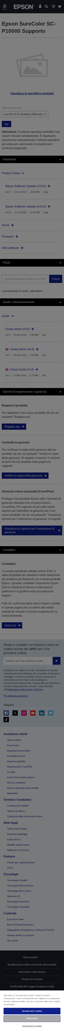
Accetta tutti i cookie (32, 1011)
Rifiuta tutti (31, 1018)
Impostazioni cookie (32, 1026)
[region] (32, 1010)
